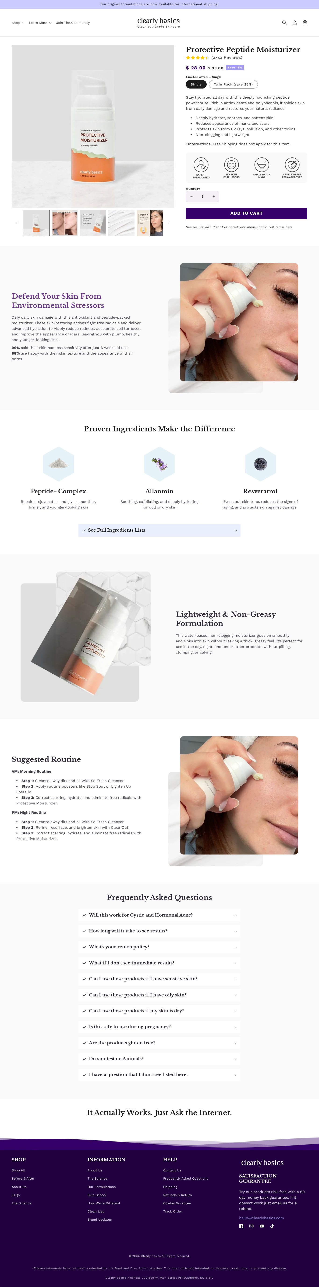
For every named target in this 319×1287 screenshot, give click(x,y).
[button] (284, 23)
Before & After (23, 1178)
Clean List (96, 1211)
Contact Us (172, 1170)
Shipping (170, 1187)
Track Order (172, 1211)
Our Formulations (102, 1187)
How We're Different (104, 1203)
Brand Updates (100, 1219)
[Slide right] (169, 223)
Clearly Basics (151, 1256)
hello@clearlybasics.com (261, 1218)
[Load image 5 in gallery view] (150, 223)
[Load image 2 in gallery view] (65, 223)
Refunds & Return (177, 1195)
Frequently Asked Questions (185, 1178)
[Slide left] (17, 223)
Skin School (97, 1195)
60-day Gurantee (177, 1203)
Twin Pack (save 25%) (233, 84)
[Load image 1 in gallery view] (36, 223)
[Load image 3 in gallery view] (93, 223)
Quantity (193, 188)
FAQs (16, 1195)
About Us (19, 1187)
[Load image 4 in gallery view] (121, 223)
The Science (21, 1203)
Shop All (18, 1170)
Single (196, 84)
